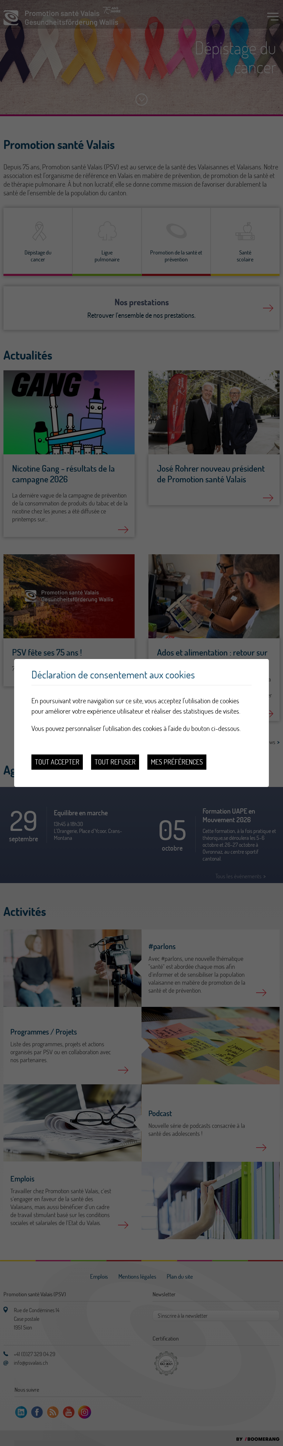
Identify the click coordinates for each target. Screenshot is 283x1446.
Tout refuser (115, 762)
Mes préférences (177, 762)
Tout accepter (57, 762)
